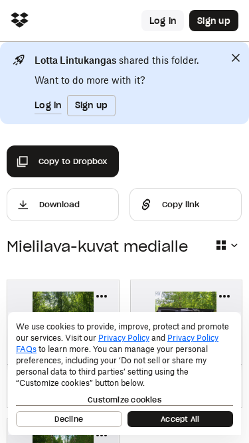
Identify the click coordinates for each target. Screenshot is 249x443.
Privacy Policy (123, 338)
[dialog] (124, 373)
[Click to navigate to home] (20, 21)
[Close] (235, 57)
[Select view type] (226, 245)
